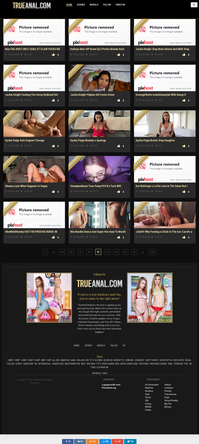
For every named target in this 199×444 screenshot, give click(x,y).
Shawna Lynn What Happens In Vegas (26, 186)
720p (48, 360)
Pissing (167, 391)
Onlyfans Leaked (158, 363)
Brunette (119, 360)
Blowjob (108, 360)
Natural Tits (94, 363)
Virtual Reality (171, 400)
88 (62, 252)
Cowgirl (129, 360)
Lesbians (168, 387)
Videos (167, 384)
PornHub (178, 363)
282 (152, 252)
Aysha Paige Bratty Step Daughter (155, 140)
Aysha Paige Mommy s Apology (88, 140)
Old (146, 400)
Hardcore (28, 363)
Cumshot (139, 360)
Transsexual (170, 394)
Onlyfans (143, 363)
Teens (148, 397)
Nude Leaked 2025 (110, 363)
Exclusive (179, 360)
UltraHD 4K (102, 367)
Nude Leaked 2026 (129, 363)
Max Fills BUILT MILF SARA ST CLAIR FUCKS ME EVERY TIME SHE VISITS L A (32, 50)
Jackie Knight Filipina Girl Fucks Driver (92, 94)
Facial (188, 360)
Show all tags (99, 373)
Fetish (148, 410)
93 (107, 252)
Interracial (44, 363)
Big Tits (90, 360)
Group (148, 403)
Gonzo (18, 363)
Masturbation (72, 363)
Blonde (98, 360)
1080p (10, 360)
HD (36, 363)
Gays (166, 397)
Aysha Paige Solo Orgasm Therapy (24, 140)
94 (116, 252)
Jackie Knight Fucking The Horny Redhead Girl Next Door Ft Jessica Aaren (31, 96)
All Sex (56, 360)
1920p (30, 360)
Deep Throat (152, 360)
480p (43, 360)
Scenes (81, 4)
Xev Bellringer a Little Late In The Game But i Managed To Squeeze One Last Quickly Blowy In (163, 187)
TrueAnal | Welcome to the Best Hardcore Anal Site (32, 5)
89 (71, 252)
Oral (170, 363)
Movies (167, 407)
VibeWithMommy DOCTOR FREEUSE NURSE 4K (31, 231)
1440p (23, 360)
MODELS (94, 4)
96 (134, 252)
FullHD (107, 4)
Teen (92, 367)
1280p (17, 360)
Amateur (65, 360)
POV (186, 363)
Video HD (120, 4)
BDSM (148, 407)
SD (190, 363)
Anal (73, 360)
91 (89, 252)
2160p (37, 360)
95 (125, 252)
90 (80, 252)
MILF (83, 363)
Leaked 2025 (58, 363)
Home (69, 4)
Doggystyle (166, 360)
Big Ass (80, 360)
